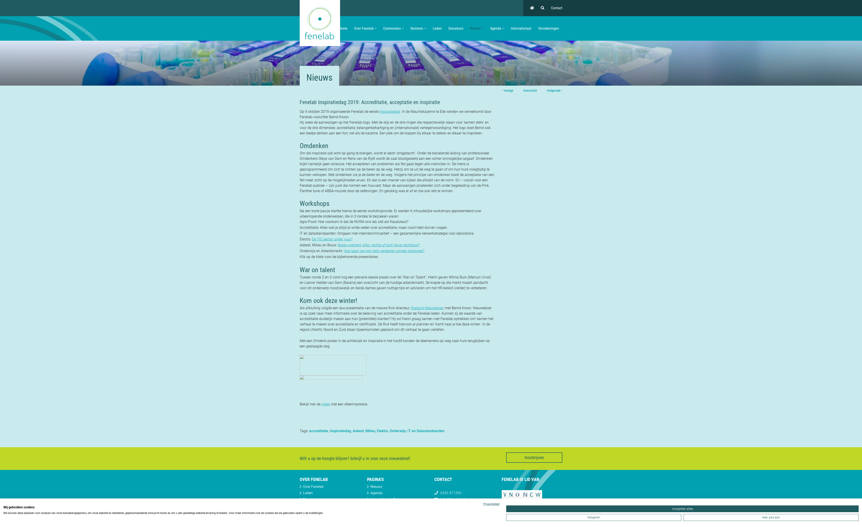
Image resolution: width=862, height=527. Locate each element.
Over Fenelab (364, 28)
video (325, 404)
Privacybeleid (491, 504)
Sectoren (416, 28)
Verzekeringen (548, 28)
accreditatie (318, 431)
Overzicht (530, 90)
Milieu (370, 431)
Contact (556, 8)
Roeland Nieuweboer (427, 308)
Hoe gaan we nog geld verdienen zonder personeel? (384, 251)
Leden (437, 28)
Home (343, 28)
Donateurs (456, 28)
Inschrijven (534, 457)
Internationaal (521, 28)
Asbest (358, 431)
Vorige (508, 90)
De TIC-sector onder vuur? (332, 239)
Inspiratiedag (390, 111)
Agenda (495, 28)
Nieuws (475, 28)
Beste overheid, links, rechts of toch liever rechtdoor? (379, 245)
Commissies (392, 28)
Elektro (382, 431)
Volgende (554, 90)
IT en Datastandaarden (425, 431)
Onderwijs (398, 431)
